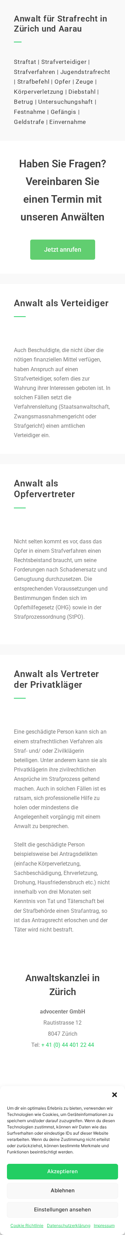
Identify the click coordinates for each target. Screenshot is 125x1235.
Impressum (104, 1225)
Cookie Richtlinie (26, 1225)
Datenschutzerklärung (68, 1225)
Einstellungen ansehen (62, 1209)
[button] (114, 1094)
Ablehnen (63, 1190)
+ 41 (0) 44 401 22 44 (67, 1045)
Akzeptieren (62, 1171)
